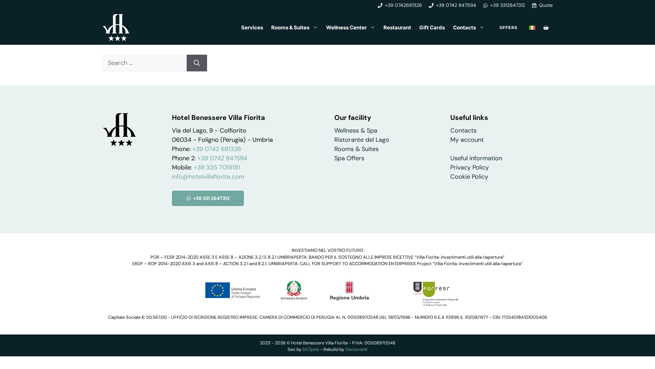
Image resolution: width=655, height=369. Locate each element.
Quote (546, 5)
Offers (508, 27)
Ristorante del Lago (361, 140)
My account (467, 140)
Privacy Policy (469, 167)
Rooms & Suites (290, 27)
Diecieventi (356, 349)
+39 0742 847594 (456, 5)
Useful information (476, 158)
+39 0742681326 (403, 5)
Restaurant (397, 27)
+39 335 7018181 (217, 167)
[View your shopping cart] (546, 28)
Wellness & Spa (355, 130)
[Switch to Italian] (532, 28)
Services (252, 27)
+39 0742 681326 (216, 149)
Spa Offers (349, 158)
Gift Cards (432, 27)
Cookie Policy (469, 177)
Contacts (464, 27)
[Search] (197, 63)
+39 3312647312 (507, 5)
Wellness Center (346, 27)
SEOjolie (310, 349)
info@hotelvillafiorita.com (208, 177)
